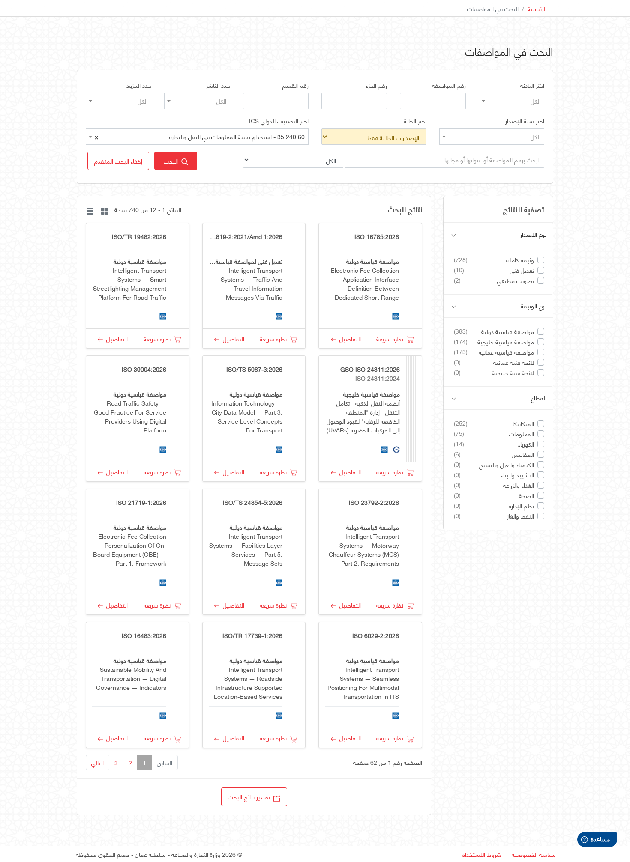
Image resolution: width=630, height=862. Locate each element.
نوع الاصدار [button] (533, 234)
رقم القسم (295, 85)
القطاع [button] (538, 398)
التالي (97, 762)
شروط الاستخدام (481, 854)
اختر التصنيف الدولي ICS (279, 120)
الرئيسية (537, 8)
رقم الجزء (376, 85)
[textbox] (511, 101)
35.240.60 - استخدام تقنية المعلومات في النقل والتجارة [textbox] (200, 136)
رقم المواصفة (449, 85)
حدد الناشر (218, 85)
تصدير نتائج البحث (250, 796)
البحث (172, 160)
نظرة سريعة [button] (391, 338)
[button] (118, 161)
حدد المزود (138, 85)
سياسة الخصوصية (534, 854)
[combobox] (511, 101)
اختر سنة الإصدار (524, 120)
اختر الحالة (415, 120)
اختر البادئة (532, 85)
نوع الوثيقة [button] (533, 306)
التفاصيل (348, 338)
